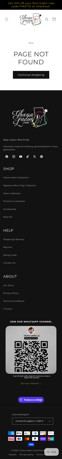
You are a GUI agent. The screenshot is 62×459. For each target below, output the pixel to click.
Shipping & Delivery (13, 239)
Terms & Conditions (13, 301)
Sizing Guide (10, 255)
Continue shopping (31, 74)
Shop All (7, 217)
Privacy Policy (11, 293)
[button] (6, 19)
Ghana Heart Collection (16, 177)
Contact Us (9, 263)
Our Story (8, 285)
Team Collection (12, 193)
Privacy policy (27, 454)
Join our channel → (31, 383)
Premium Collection (14, 201)
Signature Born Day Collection (19, 185)
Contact (7, 309)
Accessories (9, 209)
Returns (7, 247)
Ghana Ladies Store (28, 450)
